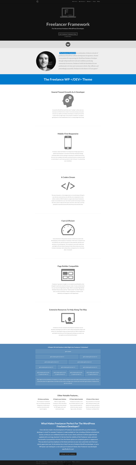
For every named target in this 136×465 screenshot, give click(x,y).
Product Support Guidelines (52, 461)
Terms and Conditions (67, 461)
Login (95, 1)
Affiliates (73, 461)
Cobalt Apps (38, 463)
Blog (99, 1)
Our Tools (75, 1)
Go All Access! (82, 1)
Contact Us (78, 461)
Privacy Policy (60, 461)
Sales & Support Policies (43, 461)
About (37, 461)
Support (89, 1)
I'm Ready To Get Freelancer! (68, 454)
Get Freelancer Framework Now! (68, 34)
